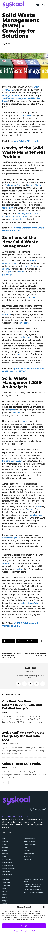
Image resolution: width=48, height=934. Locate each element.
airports (5, 269)
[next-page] (7, 782)
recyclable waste (26, 337)
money (30, 509)
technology (7, 208)
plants (12, 410)
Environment (10, 185)
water (21, 354)
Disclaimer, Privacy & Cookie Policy (25, 931)
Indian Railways (32, 266)
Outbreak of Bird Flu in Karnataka (35, 654)
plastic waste (25, 115)
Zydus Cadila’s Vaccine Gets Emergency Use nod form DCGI (23, 736)
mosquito (6, 314)
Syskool (7, 43)
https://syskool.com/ (30, 671)
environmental (16, 219)
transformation (37, 515)
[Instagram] (24, 683)
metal (38, 506)
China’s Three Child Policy (21, 763)
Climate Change (34, 185)
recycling (18, 569)
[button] (45, 907)
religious (9, 271)
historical (21, 271)
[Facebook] (18, 683)
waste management (11, 538)
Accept (24, 926)
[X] (36, 683)
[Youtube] (42, 683)
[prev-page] (3, 782)
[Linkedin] (30, 683)
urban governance (10, 95)
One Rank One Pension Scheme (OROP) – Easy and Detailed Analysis (22, 705)
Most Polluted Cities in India (26, 141)
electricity (17, 412)
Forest (20, 185)
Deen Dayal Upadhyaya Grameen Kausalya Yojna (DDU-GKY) (12, 655)
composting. (24, 323)
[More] (41, 641)
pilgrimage (7, 274)
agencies (6, 563)
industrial (31, 297)
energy (24, 421)
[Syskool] (8, 676)
